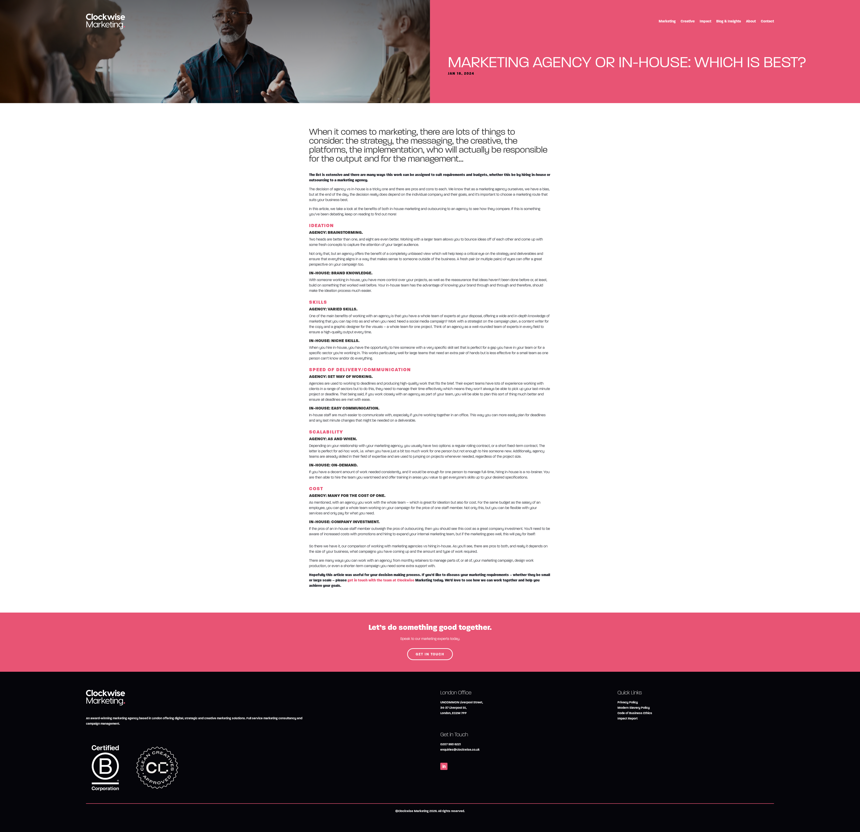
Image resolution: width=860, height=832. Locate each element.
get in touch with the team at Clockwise (381, 580)
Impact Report (627, 718)
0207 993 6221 (450, 744)
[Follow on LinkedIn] (443, 766)
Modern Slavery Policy (633, 708)
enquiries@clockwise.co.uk (460, 750)
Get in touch (430, 654)
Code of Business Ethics (634, 713)
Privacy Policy (627, 702)
